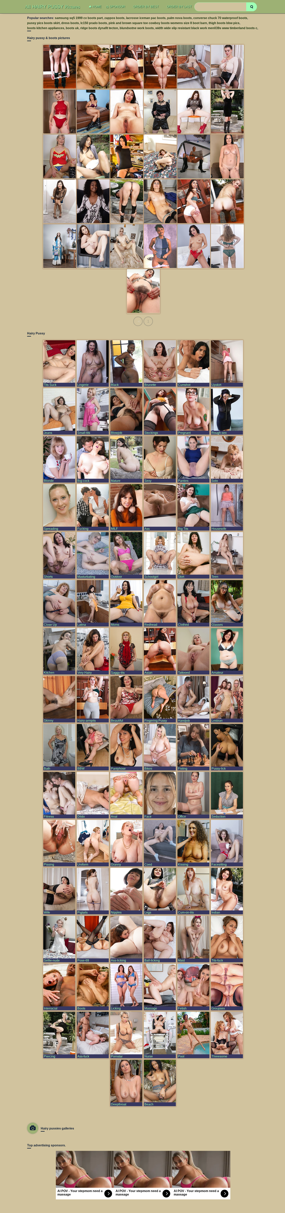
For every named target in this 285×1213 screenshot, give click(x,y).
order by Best (146, 6)
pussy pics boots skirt (43, 23)
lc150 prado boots (93, 23)
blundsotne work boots (137, 28)
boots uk (72, 28)
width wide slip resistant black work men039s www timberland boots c (206, 28)
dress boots (70, 23)
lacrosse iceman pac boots (146, 18)
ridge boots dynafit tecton (99, 28)
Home (97, 6)
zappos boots (114, 18)
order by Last (179, 6)
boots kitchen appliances (45, 28)
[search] (251, 6)
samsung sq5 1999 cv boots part (79, 18)
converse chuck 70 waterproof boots (220, 18)
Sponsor (117, 6)
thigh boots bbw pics (224, 23)
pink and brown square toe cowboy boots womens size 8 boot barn (158, 23)
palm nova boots (179, 18)
